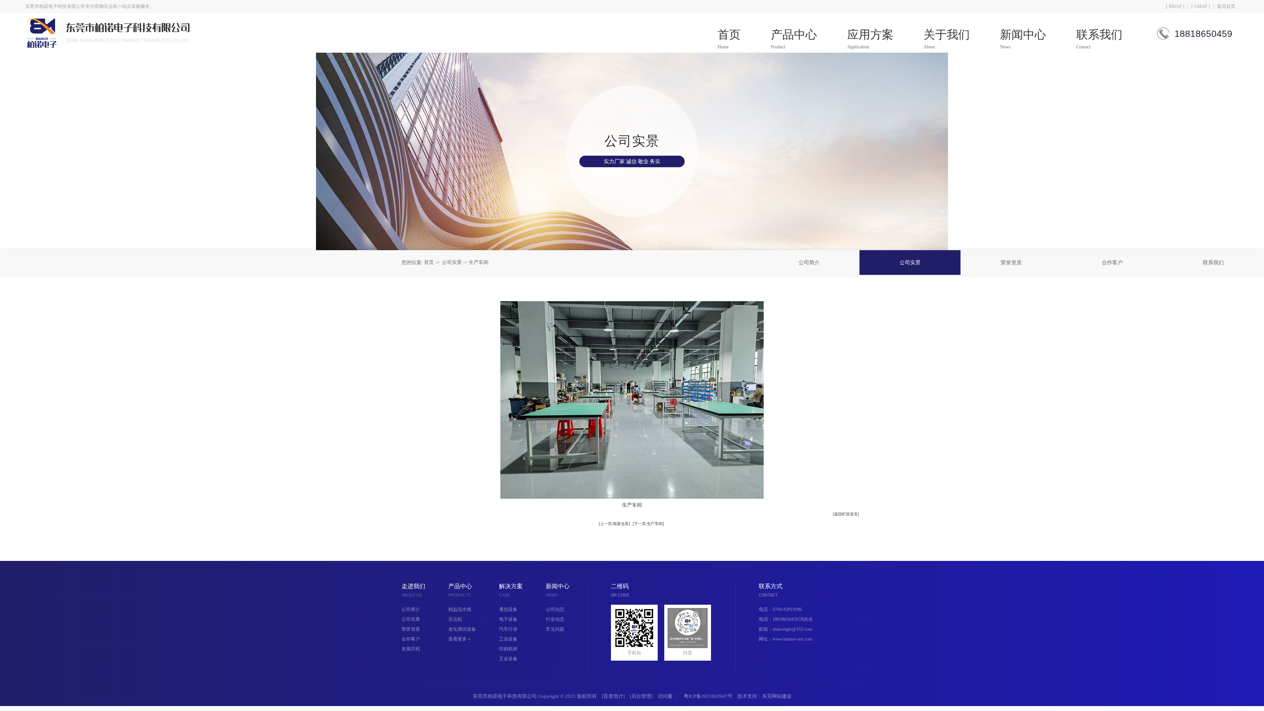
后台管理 (641, 696)
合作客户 (1112, 262)
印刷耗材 (508, 648)
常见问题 (555, 629)
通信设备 (508, 609)
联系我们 (1099, 38)
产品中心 (794, 38)
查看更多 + (459, 639)
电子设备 (508, 619)
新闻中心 (1023, 38)
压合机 (455, 619)
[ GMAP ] (1200, 6)
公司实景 (910, 262)
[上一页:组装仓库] (614, 523)
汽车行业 (508, 629)
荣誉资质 (1011, 262)
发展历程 (411, 648)
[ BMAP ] (1175, 6)
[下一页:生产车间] (648, 523)
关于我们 (947, 38)
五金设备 (508, 658)
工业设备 (508, 639)
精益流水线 (459, 609)
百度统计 (613, 696)
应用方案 (870, 38)
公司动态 (555, 609)
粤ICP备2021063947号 (708, 696)
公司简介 (809, 262)
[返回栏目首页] (846, 514)
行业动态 (555, 619)
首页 (729, 38)
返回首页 (1226, 6)
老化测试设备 (462, 629)
